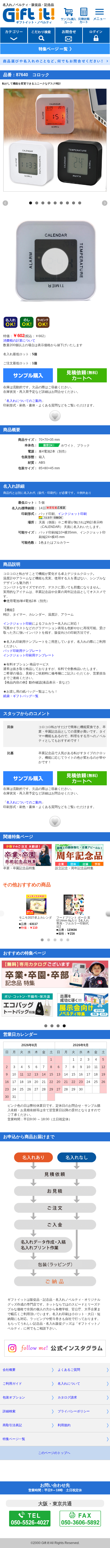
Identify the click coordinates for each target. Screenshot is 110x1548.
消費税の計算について (19, 340)
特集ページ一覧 (14, 1439)
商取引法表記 (12, 1425)
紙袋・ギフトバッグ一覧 (20, 696)
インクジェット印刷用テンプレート (28, 655)
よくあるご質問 (69, 1370)
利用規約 (64, 1425)
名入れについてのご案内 (24, 401)
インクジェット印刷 (72, 514)
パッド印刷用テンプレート (22, 651)
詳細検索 (9, 1411)
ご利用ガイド (12, 1383)
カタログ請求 (67, 1397)
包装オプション (14, 1397)
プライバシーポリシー (74, 1411)
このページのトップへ (54, 1453)
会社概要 (9, 1370)
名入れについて (69, 1383)
